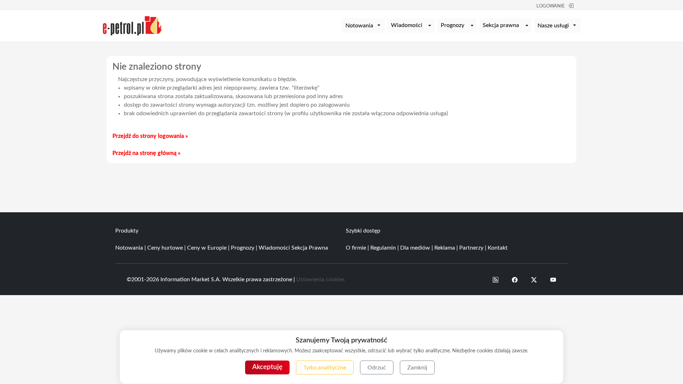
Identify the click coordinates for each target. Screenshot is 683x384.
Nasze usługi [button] (553, 25)
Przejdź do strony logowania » (150, 136)
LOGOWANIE (550, 6)
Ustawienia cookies (320, 279)
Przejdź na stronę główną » (146, 153)
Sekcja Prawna (309, 248)
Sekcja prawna (501, 25)
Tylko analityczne (324, 367)
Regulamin (383, 248)
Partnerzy (471, 248)
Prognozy (452, 25)
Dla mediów (415, 248)
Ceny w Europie (207, 248)
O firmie (356, 248)
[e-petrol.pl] (132, 25)
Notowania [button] (359, 25)
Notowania (129, 248)
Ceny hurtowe (165, 248)
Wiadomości (406, 25)
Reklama (444, 248)
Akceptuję (267, 367)
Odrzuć (376, 367)
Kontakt (498, 248)
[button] (495, 279)
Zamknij (417, 367)
